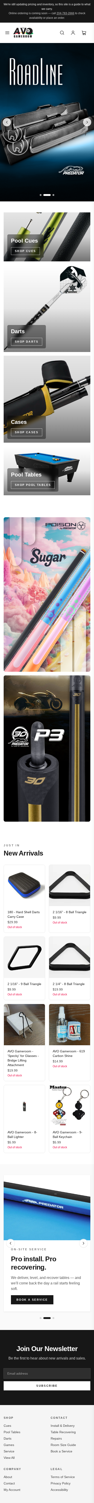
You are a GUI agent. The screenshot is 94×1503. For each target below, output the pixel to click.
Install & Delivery (63, 1425)
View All (9, 1458)
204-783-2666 (65, 13)
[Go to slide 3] (53, 195)
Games (9, 1445)
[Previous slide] (7, 122)
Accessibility (59, 1490)
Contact (9, 1483)
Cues (7, 1425)
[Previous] (10, 1243)
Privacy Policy (60, 1483)
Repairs (56, 1438)
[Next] (83, 1243)
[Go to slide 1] (41, 195)
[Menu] (7, 32)
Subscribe (47, 1385)
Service (9, 1451)
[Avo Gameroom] (23, 32)
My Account (12, 1490)
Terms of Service (63, 1477)
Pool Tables (12, 1432)
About (8, 1477)
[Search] (62, 32)
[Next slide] (87, 122)
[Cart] (84, 32)
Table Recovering (63, 1432)
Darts (7, 1438)
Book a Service (32, 1299)
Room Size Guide (63, 1445)
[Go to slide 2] (47, 195)
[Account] (73, 32)
